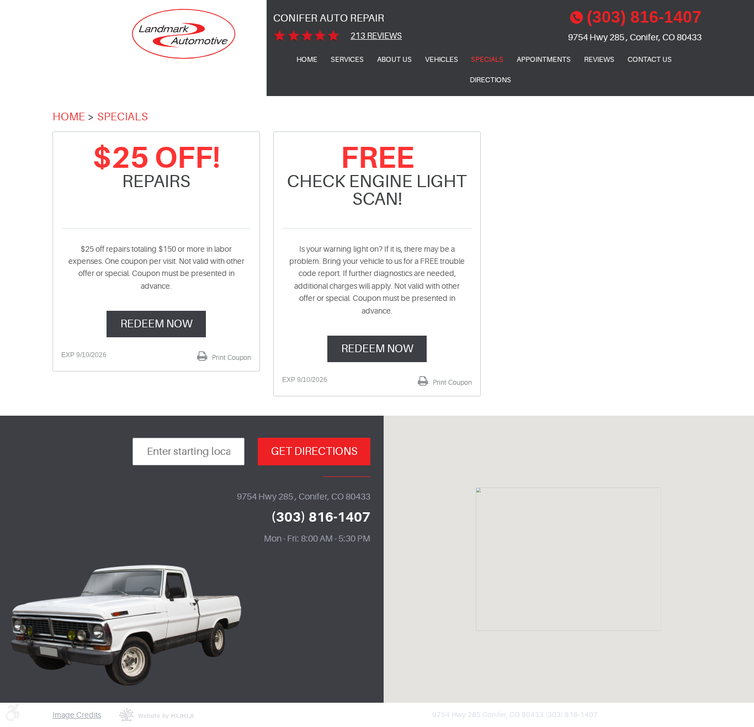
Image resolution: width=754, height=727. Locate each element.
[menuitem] (306, 59)
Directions (490, 80)
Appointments (544, 59)
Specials (487, 59)
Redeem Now (156, 323)
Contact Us (650, 59)
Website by (156, 714)
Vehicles (441, 59)
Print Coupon (230, 358)
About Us (394, 59)
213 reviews (376, 36)
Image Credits (76, 714)
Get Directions (314, 451)
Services (347, 59)
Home (306, 59)
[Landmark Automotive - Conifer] (184, 34)
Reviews (599, 59)
